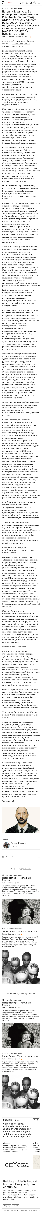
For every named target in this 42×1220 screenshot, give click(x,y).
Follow (14, 847)
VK (19, 1210)
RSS (39, 1210)
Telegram (13, 1210)
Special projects (11, 1120)
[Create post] (27, 2)
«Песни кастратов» (21, 43)
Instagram (24, 1210)
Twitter (35, 1210)
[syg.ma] (3, 2)
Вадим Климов (8, 37)
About (15, 1206)
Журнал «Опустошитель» (12, 8)
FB (17, 1210)
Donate (9, 3)
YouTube (29, 1210)
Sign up (7, 1206)
